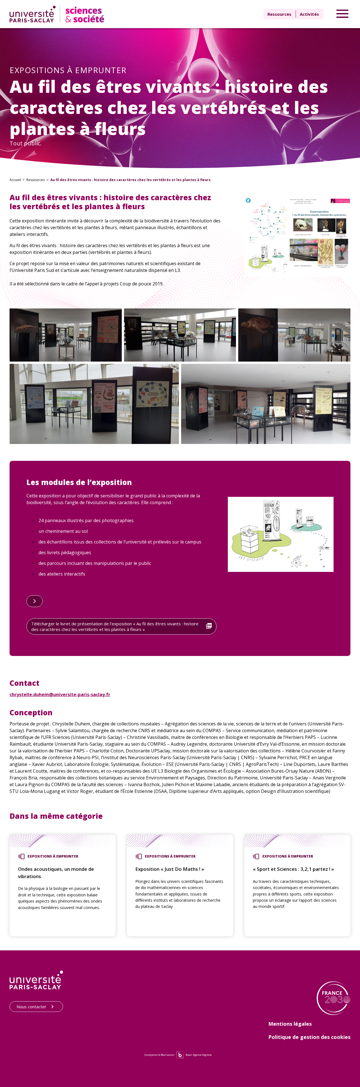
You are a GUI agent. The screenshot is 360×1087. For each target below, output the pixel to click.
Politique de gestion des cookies (309, 1037)
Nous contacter (31, 1006)
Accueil (15, 179)
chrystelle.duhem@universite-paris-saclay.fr (60, 694)
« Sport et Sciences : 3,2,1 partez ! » (293, 869)
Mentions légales (290, 1023)
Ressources (279, 14)
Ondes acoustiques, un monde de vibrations (56, 872)
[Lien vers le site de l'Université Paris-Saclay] (36, 980)
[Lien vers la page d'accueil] (58, 14)
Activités (309, 14)
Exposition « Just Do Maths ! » (169, 869)
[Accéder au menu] (342, 14)
